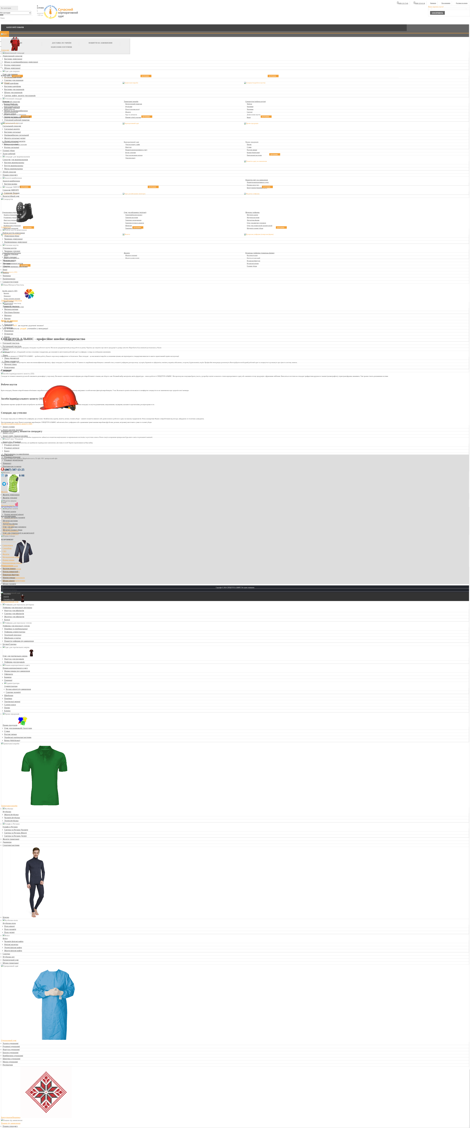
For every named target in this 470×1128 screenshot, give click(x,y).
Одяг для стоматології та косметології (18, 533)
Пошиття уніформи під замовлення (19, 641)
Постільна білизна (11, 312)
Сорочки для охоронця (13, 80)
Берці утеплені (10, 257)
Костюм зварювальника (14, 163)
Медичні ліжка (10, 364)
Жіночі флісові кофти (13, 951)
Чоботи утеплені (11, 254)
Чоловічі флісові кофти (13, 941)
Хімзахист (7, 463)
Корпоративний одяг (10, 602)
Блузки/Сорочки (9, 644)
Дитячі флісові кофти (13, 947)
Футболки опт (9, 957)
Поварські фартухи (11, 575)
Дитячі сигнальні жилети (14, 141)
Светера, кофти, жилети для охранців (19, 95)
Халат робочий (9, 154)
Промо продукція (10, 725)
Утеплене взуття (9, 248)
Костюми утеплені (12, 108)
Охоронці (8, 680)
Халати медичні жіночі (14, 514)
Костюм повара (9, 568)
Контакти (433, 3)
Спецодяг (5, 50)
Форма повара (7, 565)
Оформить (437, 13)
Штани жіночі (8, 581)
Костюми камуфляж (12, 86)
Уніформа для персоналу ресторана (17, 608)
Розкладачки (9, 367)
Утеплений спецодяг (11, 102)
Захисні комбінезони (11, 181)
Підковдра (8, 328)
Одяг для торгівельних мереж (15, 656)
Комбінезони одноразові (13, 1056)
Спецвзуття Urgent (10, 282)
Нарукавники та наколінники (16, 454)
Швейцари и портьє (12, 638)
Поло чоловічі (10, 929)
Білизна (6, 917)
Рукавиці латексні (11, 445)
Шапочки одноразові (11, 1059)
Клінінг (7, 711)
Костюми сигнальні (12, 132)
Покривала (8, 331)
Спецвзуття (6, 227)
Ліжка (5, 355)
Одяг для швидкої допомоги (14, 527)
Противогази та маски (12, 466)
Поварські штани (10, 590)
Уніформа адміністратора (14, 632)
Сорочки (6, 954)
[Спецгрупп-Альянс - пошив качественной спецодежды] (61, 12)
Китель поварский (10, 571)
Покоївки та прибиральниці (16, 629)
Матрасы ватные (11, 309)
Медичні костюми (10, 521)
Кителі (7, 620)
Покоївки (8, 698)
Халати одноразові (10, 1043)
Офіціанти (8, 674)
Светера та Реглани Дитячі (15, 836)
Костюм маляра (10, 184)
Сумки (7, 731)
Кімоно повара (9, 578)
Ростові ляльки (10, 734)
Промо (7, 708)
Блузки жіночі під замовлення (18, 689)
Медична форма (7, 506)
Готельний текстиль (11, 343)
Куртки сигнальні (11, 147)
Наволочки (9, 325)
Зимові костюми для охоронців (17, 117)
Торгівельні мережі (12, 702)
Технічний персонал (12, 635)
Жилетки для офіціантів (14, 617)
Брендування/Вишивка (10, 1117)
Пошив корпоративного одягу (15, 668)
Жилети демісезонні (11, 495)
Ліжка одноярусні (11, 361)
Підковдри (8, 334)
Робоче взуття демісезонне (14, 233)
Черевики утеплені (12, 251)
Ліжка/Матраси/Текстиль (11, 300)
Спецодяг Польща (11, 193)
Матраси (8, 315)
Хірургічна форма (10, 524)
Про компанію (445, 3)
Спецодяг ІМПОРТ (11, 190)
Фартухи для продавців (14, 659)
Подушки (8, 321)
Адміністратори (11, 686)
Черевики (7, 276)
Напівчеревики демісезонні (15, 242)
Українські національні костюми (17, 737)
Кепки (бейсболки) (12, 740)
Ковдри (7, 318)
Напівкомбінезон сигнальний (16, 135)
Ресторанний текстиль (12, 346)
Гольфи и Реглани (10, 827)
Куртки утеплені (11, 105)
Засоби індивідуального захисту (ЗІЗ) (16, 424)
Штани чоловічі (9, 584)
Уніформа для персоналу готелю (16, 626)
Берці (5, 270)
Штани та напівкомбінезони (16, 111)
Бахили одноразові (10, 1053)
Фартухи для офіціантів (14, 610)
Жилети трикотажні (11, 839)
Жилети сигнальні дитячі (14, 138)
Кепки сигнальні (11, 144)
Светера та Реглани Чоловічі (16, 830)
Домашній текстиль (11, 306)
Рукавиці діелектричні (13, 460)
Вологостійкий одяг (11, 196)
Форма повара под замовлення (17, 671)
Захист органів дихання (13, 430)
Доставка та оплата (461, 3)
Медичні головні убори (12, 530)
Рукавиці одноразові (11, 1046)
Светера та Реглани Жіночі (15, 833)
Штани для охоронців (13, 92)
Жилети (4, 492)
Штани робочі (10, 114)
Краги (6, 451)
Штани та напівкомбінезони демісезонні (21, 62)
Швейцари (8, 695)
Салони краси (10, 705)
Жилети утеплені (10, 498)
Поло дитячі (9, 932)
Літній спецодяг (9, 172)
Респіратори (8, 1065)
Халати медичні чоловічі (14, 517)
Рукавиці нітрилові (12, 457)
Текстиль (6, 371)
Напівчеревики (9, 279)
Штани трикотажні (10, 963)
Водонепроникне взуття (13, 263)
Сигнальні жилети (12, 129)
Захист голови (9, 427)
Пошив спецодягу (10, 175)
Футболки (7, 812)
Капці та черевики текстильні (15, 266)
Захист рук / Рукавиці (12, 442)
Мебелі (6, 349)
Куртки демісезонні (12, 65)
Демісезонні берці (11, 236)
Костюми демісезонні (13, 59)
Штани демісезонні (12, 68)
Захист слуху (8, 433)
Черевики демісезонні (13, 239)
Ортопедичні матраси (13, 340)
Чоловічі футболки (12, 818)
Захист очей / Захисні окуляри (15, 436)
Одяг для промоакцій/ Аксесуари (18, 728)
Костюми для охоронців (14, 89)
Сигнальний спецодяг (12, 126)
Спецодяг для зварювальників (15, 160)
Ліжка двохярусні (11, 358)
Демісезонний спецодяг (13, 56)
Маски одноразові (10, 1062)
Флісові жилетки (11, 944)
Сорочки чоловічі (13, 692)
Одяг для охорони (10, 74)
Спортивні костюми (11, 845)
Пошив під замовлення (10, 1123)
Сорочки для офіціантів (14, 614)
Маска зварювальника (13, 169)
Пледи (7, 337)
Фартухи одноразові (11, 1049)
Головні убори (9, 151)
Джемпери (7, 842)
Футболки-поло (9, 923)
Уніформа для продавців (14, 662)
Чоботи (6, 273)
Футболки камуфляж (13, 77)
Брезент (6, 469)
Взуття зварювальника (13, 166)
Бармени (8, 677)
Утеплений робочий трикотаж (16, 120)
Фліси (5, 938)
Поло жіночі (9, 926)
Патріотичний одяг (11, 960)
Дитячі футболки (11, 821)
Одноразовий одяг (9, 1040)
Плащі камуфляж (11, 83)
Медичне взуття (9, 260)
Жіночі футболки (11, 815)
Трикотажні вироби (9, 806)
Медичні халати (9, 511)
